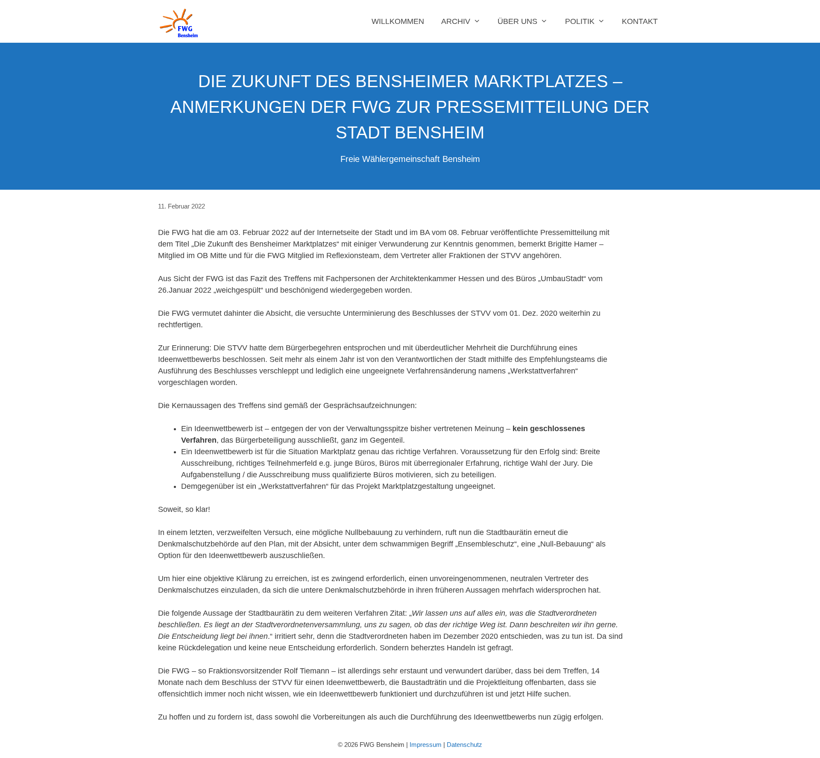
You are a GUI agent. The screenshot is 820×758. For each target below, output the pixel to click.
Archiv (455, 21)
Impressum (426, 744)
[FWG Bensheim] (181, 21)
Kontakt (640, 21)
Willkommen (398, 21)
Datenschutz (464, 744)
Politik (579, 21)
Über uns (517, 21)
